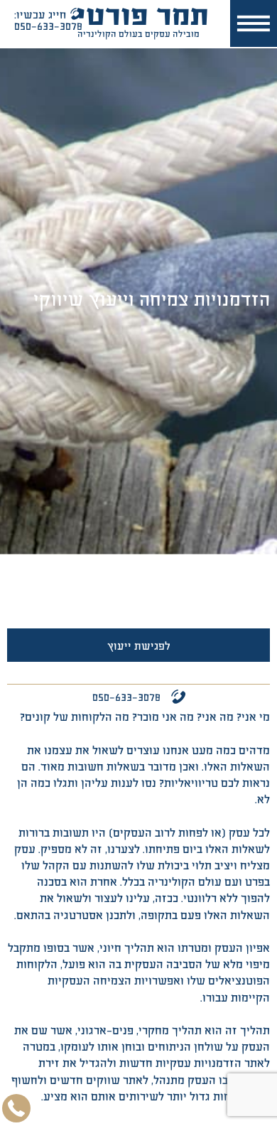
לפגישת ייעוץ (138, 645)
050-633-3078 (126, 696)
